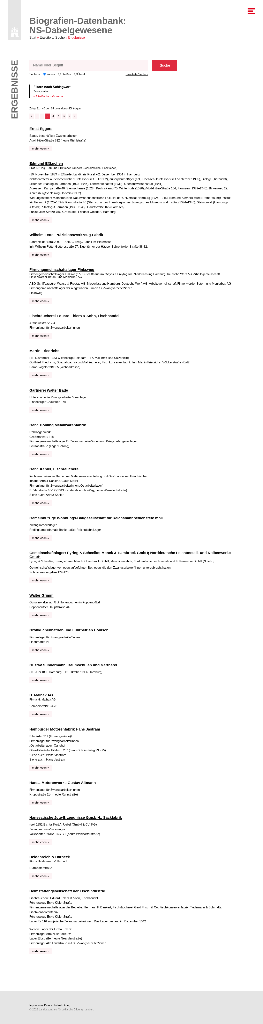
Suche (165, 65)
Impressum (36, 1005)
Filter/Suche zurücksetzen (50, 96)
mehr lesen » (40, 148)
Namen (50, 74)
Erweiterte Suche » (137, 74)
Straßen (66, 74)
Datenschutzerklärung (57, 1005)
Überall (81, 74)
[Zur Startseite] (15, 32)
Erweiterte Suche (52, 37)
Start (32, 37)
